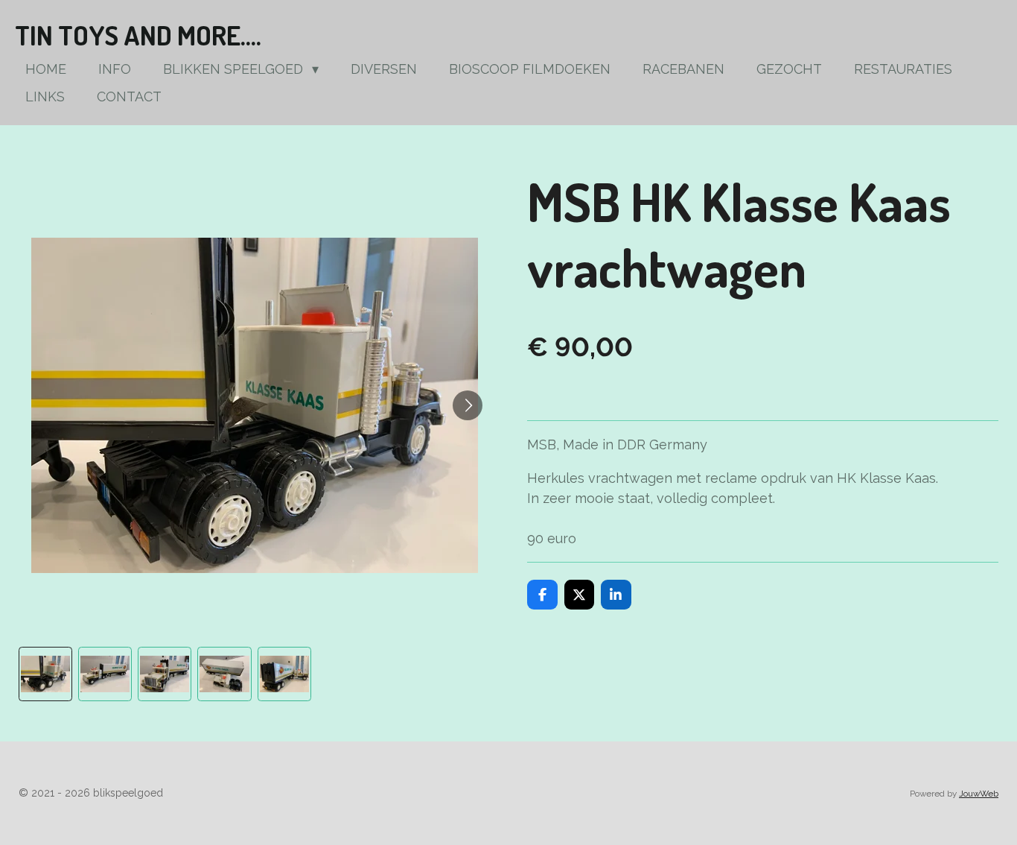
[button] (45, 673)
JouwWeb (978, 793)
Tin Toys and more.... (138, 35)
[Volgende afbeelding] (467, 405)
